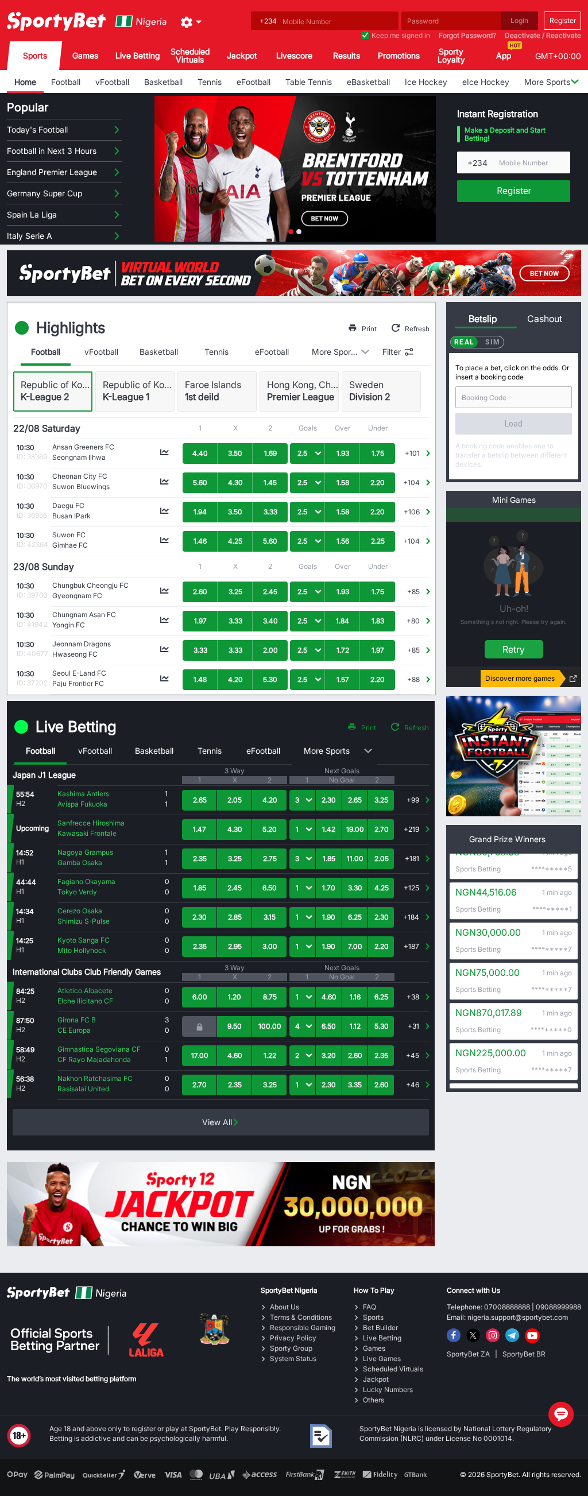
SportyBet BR (524, 1354)
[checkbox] (365, 35)
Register (563, 20)
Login (519, 20)
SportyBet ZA (469, 1354)
